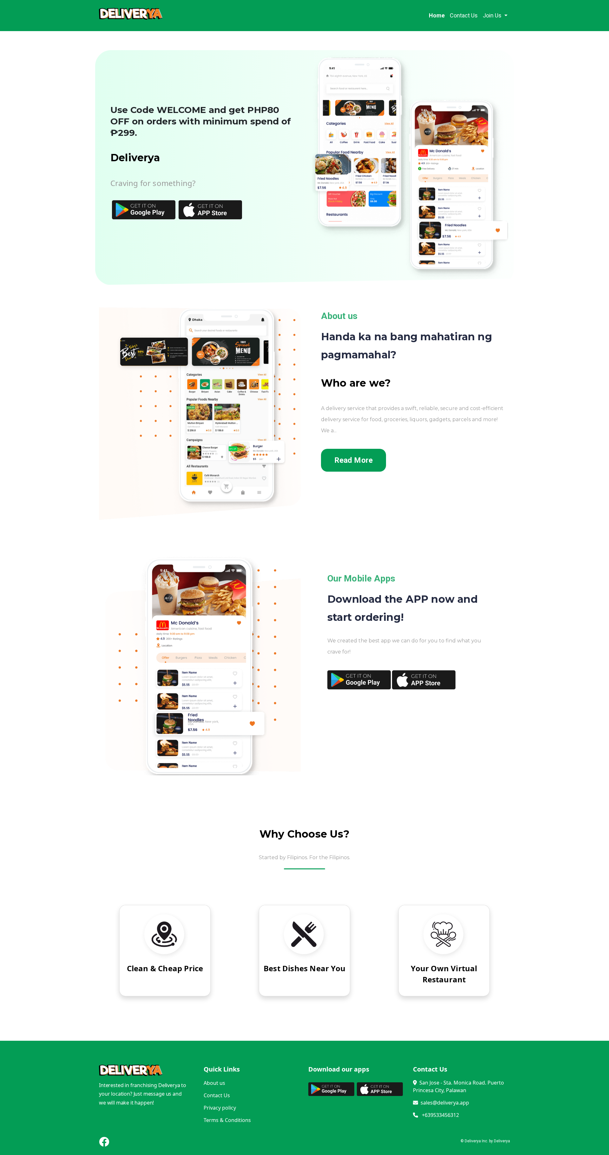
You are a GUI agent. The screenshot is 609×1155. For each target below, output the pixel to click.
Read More (353, 460)
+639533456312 (438, 1115)
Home (438, 15)
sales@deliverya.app (445, 1102)
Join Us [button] (493, 15)
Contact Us (464, 15)
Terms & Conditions (227, 1120)
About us (214, 1082)
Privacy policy (220, 1107)
